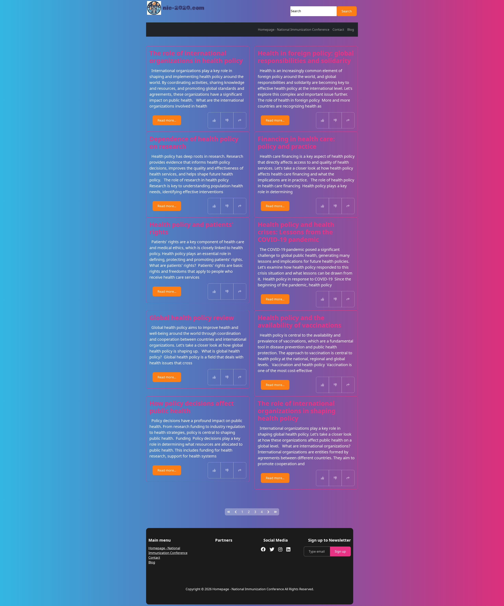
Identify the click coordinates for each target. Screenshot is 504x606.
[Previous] (235, 511)
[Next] (268, 511)
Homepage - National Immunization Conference (293, 29)
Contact (338, 29)
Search (347, 11)
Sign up (340, 551)
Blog (350, 29)
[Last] (275, 511)
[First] (228, 511)
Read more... (167, 120)
